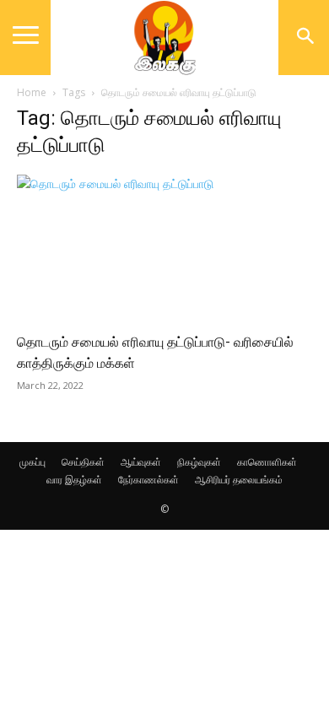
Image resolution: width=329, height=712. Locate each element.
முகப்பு (32, 462)
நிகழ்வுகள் (199, 462)
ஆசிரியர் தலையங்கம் (239, 479)
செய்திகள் (83, 462)
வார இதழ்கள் (74, 479)
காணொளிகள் (267, 462)
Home (31, 92)
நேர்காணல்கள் (148, 479)
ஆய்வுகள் (141, 462)
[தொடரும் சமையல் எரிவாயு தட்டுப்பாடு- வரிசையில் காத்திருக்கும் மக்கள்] (164, 248)
